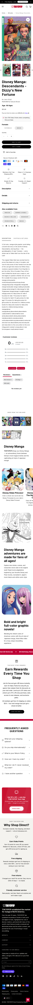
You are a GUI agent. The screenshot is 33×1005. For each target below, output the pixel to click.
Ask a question (12, 368)
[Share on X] (9, 226)
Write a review (21, 368)
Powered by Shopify (22, 1002)
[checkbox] (7, 383)
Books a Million (10, 216)
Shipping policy (6, 993)
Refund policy (5, 991)
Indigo (21, 221)
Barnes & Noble (21, 212)
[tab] (17, 375)
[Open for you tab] (28, 1000)
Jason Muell (8, 99)
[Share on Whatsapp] (14, 226)
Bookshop (24, 216)
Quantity (4, 132)
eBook (19, 128)
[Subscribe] (29, 962)
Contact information (17, 993)
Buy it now (16, 146)
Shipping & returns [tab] (20, 238)
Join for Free (16, 711)
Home (3, 13)
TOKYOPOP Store (11, 1002)
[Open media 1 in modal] (28, 20)
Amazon (7, 212)
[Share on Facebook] (6, 226)
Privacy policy (14, 991)
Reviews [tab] (7, 375)
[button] (2, 6)
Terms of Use (21, 966)
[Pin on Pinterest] (12, 226)
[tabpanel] (16, 392)
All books (10, 13)
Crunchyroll (9, 221)
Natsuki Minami (15, 101)
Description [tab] (6, 238)
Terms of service (24, 991)
